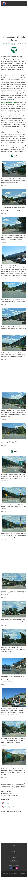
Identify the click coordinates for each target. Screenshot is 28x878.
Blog (14, 851)
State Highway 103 (9, 807)
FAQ (14, 848)
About (14, 845)
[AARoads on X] (14, 868)
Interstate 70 (8, 803)
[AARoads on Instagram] (17, 868)
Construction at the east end (8, 102)
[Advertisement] (14, 21)
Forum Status (14, 854)
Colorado (13, 43)
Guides (8, 43)
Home (3, 43)
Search (13, 860)
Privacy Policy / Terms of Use (15, 875)
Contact (14, 857)
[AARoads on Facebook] (11, 868)
